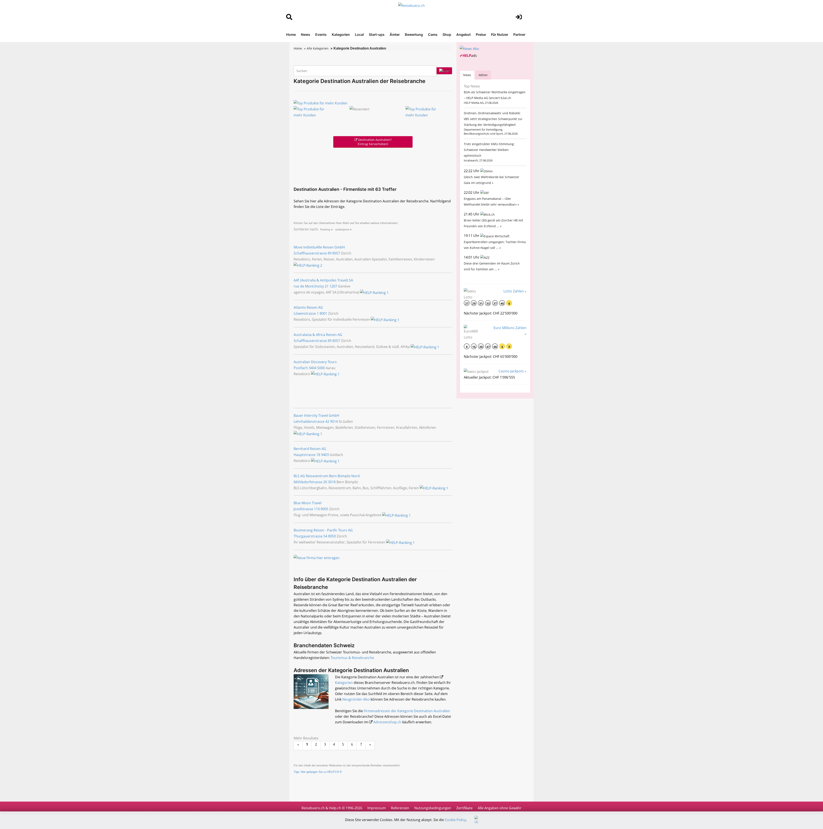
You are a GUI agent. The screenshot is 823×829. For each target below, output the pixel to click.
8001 (323, 313)
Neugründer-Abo (356, 699)
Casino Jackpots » (512, 371)
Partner (519, 34)
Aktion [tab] (483, 75)
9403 (325, 454)
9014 (334, 421)
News (305, 34)
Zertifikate (464, 808)
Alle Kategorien (318, 48)
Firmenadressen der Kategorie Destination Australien (407, 711)
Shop (447, 34)
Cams (432, 34)
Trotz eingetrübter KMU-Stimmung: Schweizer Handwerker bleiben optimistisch (489, 150)
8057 (336, 253)
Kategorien (341, 34)
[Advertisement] (373, 166)
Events (321, 34)
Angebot (463, 34)
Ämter (395, 34)
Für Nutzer (499, 34)
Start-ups (376, 34)
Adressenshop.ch (387, 722)
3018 (332, 482)
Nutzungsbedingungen (432, 808)
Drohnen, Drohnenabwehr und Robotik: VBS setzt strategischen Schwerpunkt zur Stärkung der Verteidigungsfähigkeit (493, 119)
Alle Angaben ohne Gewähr (499, 808)
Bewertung (414, 34)
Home (291, 34)
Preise (481, 34)
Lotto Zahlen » (514, 291)
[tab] (467, 75)
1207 (333, 286)
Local (359, 34)
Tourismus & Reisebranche (352, 657)
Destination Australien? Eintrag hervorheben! (374, 142)
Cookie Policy (455, 819)
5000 (321, 368)
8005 (324, 509)
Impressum (376, 808)
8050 (332, 536)
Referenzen (400, 808)
